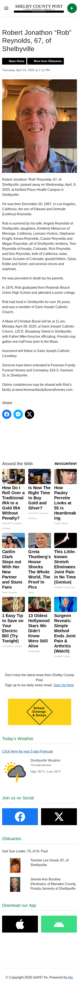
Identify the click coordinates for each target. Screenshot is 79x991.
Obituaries (11, 838)
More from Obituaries (48, 61)
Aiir (70, 977)
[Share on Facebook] (6, 414)
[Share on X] (29, 414)
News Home (16, 61)
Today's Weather (17, 738)
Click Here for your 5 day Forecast (27, 751)
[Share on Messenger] (18, 414)
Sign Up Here (64, 685)
